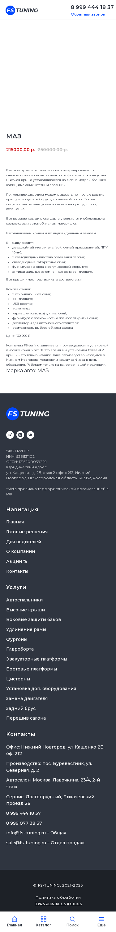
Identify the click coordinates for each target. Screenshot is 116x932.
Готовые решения (27, 532)
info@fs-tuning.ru (26, 833)
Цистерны (18, 679)
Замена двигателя (27, 698)
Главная (15, 522)
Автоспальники (24, 600)
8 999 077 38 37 (24, 823)
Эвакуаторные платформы (36, 659)
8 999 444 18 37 (92, 7)
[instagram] (20, 435)
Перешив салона (26, 718)
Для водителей (23, 542)
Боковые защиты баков (33, 619)
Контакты (17, 571)
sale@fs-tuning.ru (26, 843)
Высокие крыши (25, 610)
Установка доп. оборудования (41, 688)
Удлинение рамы (26, 629)
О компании (20, 551)
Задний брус (21, 708)
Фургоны (16, 639)
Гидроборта (20, 649)
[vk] (30, 435)
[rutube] (10, 435)
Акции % (16, 561)
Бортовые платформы (31, 669)
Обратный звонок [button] (88, 14)
